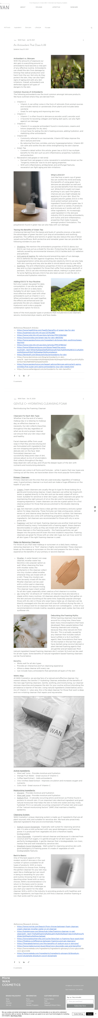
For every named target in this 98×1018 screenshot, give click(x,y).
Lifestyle (38, 27)
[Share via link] (28, 376)
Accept (90, 1014)
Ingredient (17, 27)
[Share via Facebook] (14, 376)
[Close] (96, 1013)
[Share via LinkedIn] (24, 376)
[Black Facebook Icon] (95, 511)
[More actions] (83, 40)
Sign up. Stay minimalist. (74, 997)
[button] (91, 28)
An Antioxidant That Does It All (30, 45)
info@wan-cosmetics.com (75, 985)
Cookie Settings (78, 1014)
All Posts (7, 27)
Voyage (47, 27)
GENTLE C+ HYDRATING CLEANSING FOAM (40, 404)
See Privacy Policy (16, 1016)
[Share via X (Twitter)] (19, 376)
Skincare (28, 27)
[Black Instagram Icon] (95, 507)
